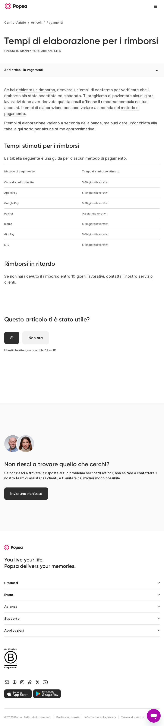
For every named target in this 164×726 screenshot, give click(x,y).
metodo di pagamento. (106, 158)
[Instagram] (22, 682)
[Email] (6, 682)
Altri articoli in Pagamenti (23, 70)
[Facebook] (14, 682)
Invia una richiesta (26, 493)
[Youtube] (45, 682)
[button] (82, 584)
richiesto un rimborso (35, 90)
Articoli (36, 22)
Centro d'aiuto (15, 22)
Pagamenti (55, 22)
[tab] (82, 584)
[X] (37, 682)
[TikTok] (29, 682)
